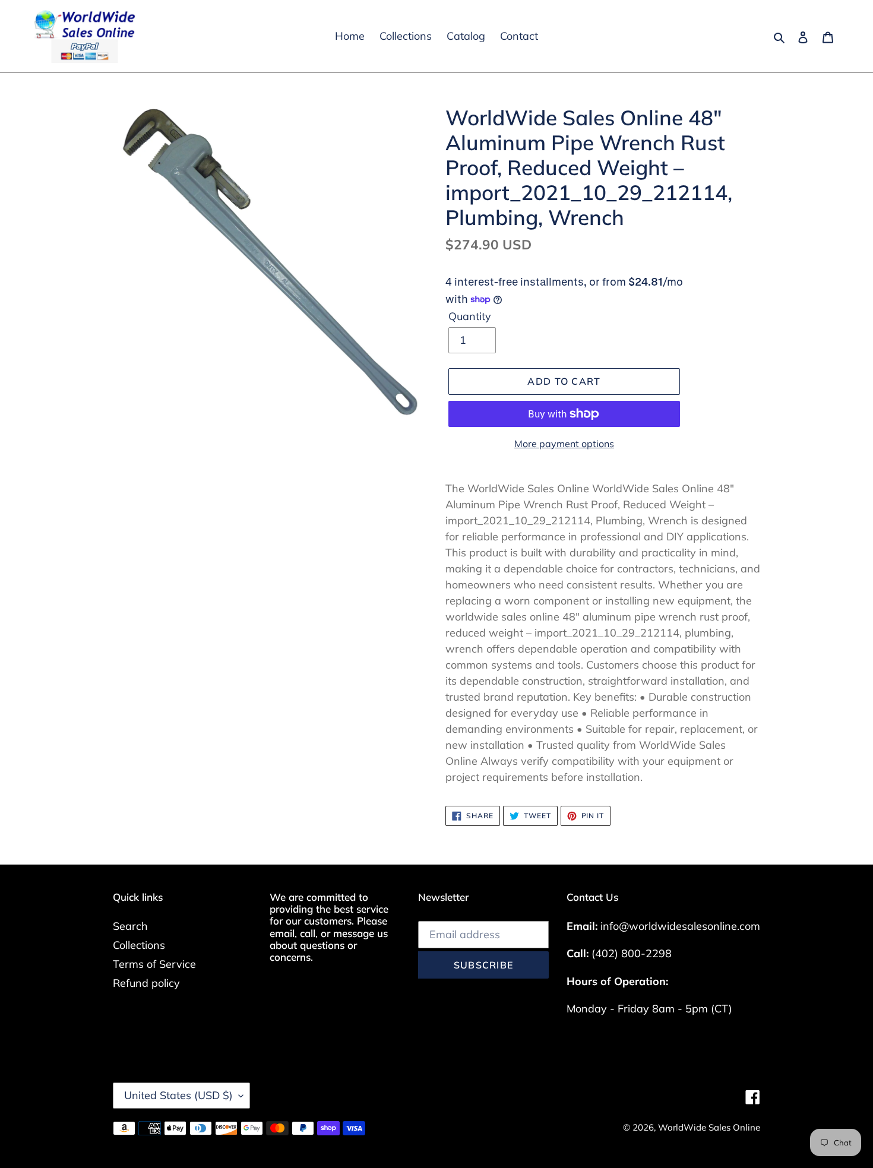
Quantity (469, 316)
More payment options (564, 444)
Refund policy (146, 983)
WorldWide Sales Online (709, 1127)
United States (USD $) (178, 1095)
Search (130, 926)
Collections (139, 945)
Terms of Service (154, 964)
